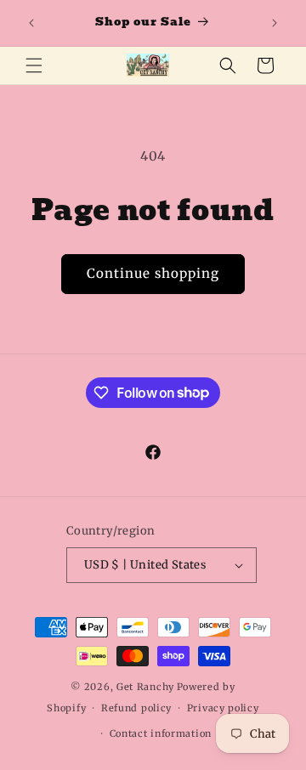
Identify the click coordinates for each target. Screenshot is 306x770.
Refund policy (136, 708)
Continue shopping (153, 273)
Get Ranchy (145, 687)
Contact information (161, 733)
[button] (34, 65)
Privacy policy (223, 708)
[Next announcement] (274, 23)
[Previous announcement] (31, 23)
